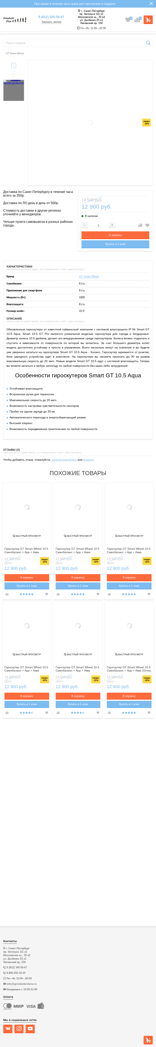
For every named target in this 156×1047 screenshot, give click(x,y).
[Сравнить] (140, 225)
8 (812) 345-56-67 (51, 17)
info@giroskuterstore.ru (21, 983)
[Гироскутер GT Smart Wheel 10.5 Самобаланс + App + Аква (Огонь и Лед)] (129, 625)
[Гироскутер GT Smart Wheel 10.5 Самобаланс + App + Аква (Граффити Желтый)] (26, 507)
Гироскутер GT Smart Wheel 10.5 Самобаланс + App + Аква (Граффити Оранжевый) (77, 550)
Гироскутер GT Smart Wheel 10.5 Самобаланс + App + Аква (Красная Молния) (77, 669)
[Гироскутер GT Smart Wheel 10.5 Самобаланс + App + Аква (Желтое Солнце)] (26, 625)
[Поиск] (148, 43)
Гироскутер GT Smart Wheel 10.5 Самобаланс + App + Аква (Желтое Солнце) (26, 669)
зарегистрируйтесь (64, 459)
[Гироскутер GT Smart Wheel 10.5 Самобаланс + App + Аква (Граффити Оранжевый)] (78, 507)
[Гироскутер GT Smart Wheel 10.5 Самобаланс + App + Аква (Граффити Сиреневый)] (129, 507)
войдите (88, 459)
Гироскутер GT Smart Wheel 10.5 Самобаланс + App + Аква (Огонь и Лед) (129, 669)
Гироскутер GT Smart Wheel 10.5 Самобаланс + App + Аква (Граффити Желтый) (26, 550)
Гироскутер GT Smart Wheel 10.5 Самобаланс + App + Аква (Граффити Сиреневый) (129, 550)
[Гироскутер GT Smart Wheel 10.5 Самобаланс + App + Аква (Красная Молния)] (78, 625)
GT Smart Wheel (89, 276)
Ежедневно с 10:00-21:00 (21, 989)
